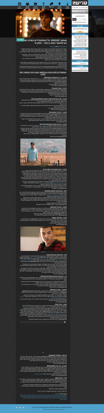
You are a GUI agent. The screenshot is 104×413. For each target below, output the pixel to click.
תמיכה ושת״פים (27, 7)
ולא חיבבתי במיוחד (43, 125)
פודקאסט (63, 407)
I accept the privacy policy (79, 22)
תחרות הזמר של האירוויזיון (60, 182)
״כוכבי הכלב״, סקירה (81, 51)
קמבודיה (65, 399)
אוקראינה (53, 395)
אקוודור (33, 395)
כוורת (37, 396)
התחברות (69, 407)
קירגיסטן (25, 397)
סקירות (49, 407)
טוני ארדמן (42, 182)
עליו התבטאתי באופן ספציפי (52, 194)
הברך (55, 295)
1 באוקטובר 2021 (62, 46)
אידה (31, 257)
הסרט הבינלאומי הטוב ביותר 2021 (47, 396)
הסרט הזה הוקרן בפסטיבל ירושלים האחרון (57, 313)
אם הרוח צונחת (39, 395)
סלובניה (46, 397)
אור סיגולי (52, 46)
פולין (39, 397)
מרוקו (50, 397)
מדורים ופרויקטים (35, 7)
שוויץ (61, 399)
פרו (37, 397)
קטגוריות (40, 407)
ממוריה (54, 397)
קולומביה (33, 397)
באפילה (35, 257)
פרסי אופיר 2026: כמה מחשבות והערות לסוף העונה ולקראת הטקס (80, 41)
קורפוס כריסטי (59, 260)
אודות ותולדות (67, 7)
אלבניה (45, 395)
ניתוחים (53, 407)
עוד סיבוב (48, 307)
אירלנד (49, 395)
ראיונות (58, 407)
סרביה (42, 397)
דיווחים (56, 393)
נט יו (41, 409)
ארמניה (29, 395)
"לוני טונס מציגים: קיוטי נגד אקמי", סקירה (80, 57)
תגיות (44, 407)
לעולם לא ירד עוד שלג (26, 260)
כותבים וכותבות (59, 7)
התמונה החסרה (39, 374)
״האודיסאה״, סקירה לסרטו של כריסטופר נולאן (80, 37)
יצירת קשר (51, 6)
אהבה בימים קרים (44, 258)
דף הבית (34, 407)
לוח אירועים (20, 7)
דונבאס (40, 78)
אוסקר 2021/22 (60, 395)
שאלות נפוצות (43, 7)
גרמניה (25, 395)
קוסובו (29, 397)
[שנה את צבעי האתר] (20, 39)
